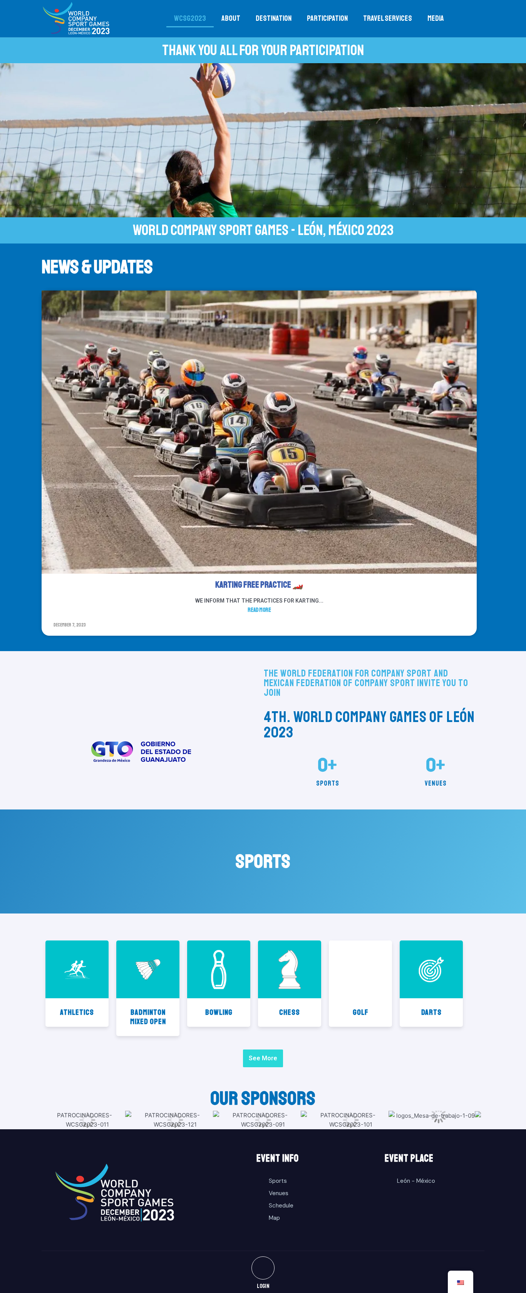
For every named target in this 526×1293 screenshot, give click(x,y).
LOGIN (263, 1286)
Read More (259, 610)
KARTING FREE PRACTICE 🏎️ (259, 584)
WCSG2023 (190, 18)
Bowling (219, 1012)
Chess (289, 1012)
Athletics (77, 1012)
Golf (361, 1012)
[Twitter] (263, 1268)
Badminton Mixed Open (148, 1017)
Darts (431, 1012)
